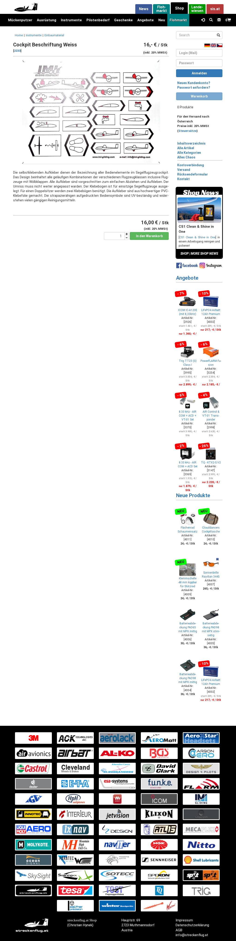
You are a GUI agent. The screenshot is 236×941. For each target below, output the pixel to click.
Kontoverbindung (190, 165)
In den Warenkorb (149, 236)
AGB (179, 930)
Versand (183, 170)
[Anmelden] (202, 20)
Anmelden (199, 73)
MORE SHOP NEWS (204, 253)
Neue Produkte (193, 495)
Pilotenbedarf (97, 20)
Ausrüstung (46, 20)
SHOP (184, 253)
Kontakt (183, 179)
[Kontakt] (219, 20)
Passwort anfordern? (193, 87)
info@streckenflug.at (192, 935)
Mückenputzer (20, 20)
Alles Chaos (186, 157)
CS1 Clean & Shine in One (197, 237)
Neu (161, 20)
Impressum (184, 920)
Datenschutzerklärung (192, 925)
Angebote (145, 20)
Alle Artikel (185, 148)
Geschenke (123, 20)
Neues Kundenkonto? (193, 83)
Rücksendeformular (192, 174)
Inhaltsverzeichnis (191, 143)
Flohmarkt (178, 20)
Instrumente (71, 20)
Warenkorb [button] (199, 96)
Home (19, 35)
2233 (17, 50)
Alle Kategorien (189, 152)
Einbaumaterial (54, 35)
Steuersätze (187, 131)
